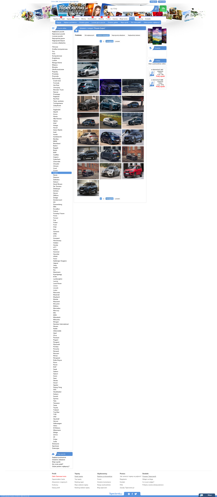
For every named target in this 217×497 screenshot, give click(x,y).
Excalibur (56, 209)
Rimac (55, 356)
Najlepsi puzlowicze (70, 22)
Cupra (55, 173)
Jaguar (55, 263)
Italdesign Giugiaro (60, 261)
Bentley (56, 139)
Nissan (55, 326)
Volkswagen (57, 423)
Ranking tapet (79, 482)
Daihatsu (56, 179)
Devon (55, 193)
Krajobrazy (56, 58)
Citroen (55, 166)
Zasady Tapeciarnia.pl (127, 488)
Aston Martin (57, 130)
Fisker (55, 222)
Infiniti (55, 256)
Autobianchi (57, 137)
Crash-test (57, 81)
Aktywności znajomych (59, 482)
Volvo (55, 426)
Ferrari (55, 218)
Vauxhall (56, 419)
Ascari (55, 128)
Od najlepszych (89, 35)
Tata (54, 401)
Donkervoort (57, 200)
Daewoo (56, 177)
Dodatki (148, 19)
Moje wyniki (124, 22)
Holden (55, 243)
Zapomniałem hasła (58, 479)
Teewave (56, 403)
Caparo (56, 157)
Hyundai (56, 254)
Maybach (56, 297)
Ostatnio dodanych (103, 35)
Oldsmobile (57, 331)
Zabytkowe (57, 105)
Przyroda (55, 76)
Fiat (54, 220)
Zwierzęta (55, 448)
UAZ (54, 417)
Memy (83, 19)
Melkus (55, 306)
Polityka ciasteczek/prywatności (153, 485)
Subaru (55, 394)
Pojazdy (55, 72)
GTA (54, 236)
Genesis (56, 231)
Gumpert (56, 238)
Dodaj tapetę (79, 476)
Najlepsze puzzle (58, 32)
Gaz (54, 229)
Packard (56, 338)
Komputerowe (57, 56)
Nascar (55, 92)
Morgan (56, 322)
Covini (55, 170)
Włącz (210, 495)
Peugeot (56, 342)
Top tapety (78, 479)
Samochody (56, 78)
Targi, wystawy (58, 101)
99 (108, 17)
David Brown (57, 184)
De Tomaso (57, 186)
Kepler (55, 268)
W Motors (56, 428)
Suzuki (55, 396)
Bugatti (55, 148)
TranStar (56, 412)
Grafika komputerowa (59, 49)
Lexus (55, 286)
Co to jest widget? (148, 482)
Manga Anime (57, 63)
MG (54, 313)
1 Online (157, 61)
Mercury (56, 310)
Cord (55, 168)
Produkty (55, 74)
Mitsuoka (56, 319)
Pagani (55, 340)
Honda (55, 245)
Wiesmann (57, 430)
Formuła (56, 83)
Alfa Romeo (57, 119)
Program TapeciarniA (149, 476)
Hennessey (57, 240)
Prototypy (56, 94)
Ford (55, 225)
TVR (54, 414)
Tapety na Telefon (73, 19)
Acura (55, 114)
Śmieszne (55, 444)
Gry (53, 51)
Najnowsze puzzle (58, 34)
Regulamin (123, 479)
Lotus (55, 290)
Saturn (55, 374)
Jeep (55, 265)
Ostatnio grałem (113, 22)
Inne (53, 54)
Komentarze (92, 19)
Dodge (55, 198)
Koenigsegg (57, 274)
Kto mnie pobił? (136, 22)
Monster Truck (58, 90)
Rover (55, 365)
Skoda (55, 380)
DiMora (55, 195)
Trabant (56, 410)
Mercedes (56, 308)
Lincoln (55, 288)
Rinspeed (56, 358)
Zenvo (55, 435)
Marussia (56, 292)
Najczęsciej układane (118, 35)
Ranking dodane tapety (82, 488)
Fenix (55, 216)
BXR (54, 152)
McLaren (56, 304)
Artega (55, 125)
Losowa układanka (58, 43)
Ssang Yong (57, 387)
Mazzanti (56, 301)
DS (54, 202)
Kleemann (56, 272)
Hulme (55, 249)
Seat (55, 378)
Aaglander (57, 110)
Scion (55, 376)
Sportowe (55, 446)
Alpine (55, 121)
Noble (55, 328)
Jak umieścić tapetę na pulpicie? (130, 476)
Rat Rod (56, 99)
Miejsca (55, 65)
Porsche (56, 349)
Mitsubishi (56, 317)
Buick (55, 150)
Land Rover (57, 283)
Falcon (55, 211)
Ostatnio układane (58, 460)
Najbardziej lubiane (134, 35)
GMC (55, 234)
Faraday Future (58, 213)
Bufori (55, 146)
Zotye (55, 439)
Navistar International (60, 324)
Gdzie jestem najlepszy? (152, 22)
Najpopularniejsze (58, 41)
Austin (55, 134)
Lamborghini (57, 279)
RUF (55, 367)
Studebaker (57, 392)
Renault (56, 351)
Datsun (55, 182)
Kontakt (122, 482)
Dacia (55, 175)
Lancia (55, 281)
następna (109, 41)
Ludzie (54, 60)
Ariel (54, 123)
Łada (55, 441)
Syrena (55, 398)
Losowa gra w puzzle (98, 22)
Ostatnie (157, 48)
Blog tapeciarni (102, 488)
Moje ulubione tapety (81, 485)
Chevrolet (56, 161)
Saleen (55, 371)
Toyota (55, 408)
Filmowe (55, 47)
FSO (55, 227)
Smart (55, 383)
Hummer (56, 252)
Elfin (54, 207)
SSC (54, 389)
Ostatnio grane (84, 22)
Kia (54, 270)
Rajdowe (56, 96)
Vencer (55, 421)
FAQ (121, 485)
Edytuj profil (56, 488)
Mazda (55, 299)
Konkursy (139, 19)
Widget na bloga (147, 479)
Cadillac (56, 155)
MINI (55, 315)
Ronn (55, 362)
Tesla (55, 405)
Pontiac (56, 347)
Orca (55, 335)
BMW (55, 141)
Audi (54, 132)
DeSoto (56, 191)
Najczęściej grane (58, 38)
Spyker (55, 385)
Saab (55, 369)
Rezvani (56, 353)
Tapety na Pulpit (59, 19)
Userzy (115, 19)
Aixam (55, 116)
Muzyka (55, 67)
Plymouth (56, 344)
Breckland (56, 143)
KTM (55, 277)
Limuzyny (56, 87)
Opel (55, 333)
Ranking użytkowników (104, 476)
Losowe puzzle (57, 36)
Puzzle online (61, 28)
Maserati (56, 295)
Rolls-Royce (57, 360)
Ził (54, 437)
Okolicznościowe (58, 69)
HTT (54, 247)
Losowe (117, 41)
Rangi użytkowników (104, 485)
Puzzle (132, 19)
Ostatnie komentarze (104, 482)
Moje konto (124, 19)
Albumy (101, 19)
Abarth (55, 112)
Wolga (55, 432)
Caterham (56, 159)
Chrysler (56, 164)
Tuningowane (58, 103)
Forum (108, 19)
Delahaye (56, 189)
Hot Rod (56, 85)
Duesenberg (57, 204)
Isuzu (55, 259)
